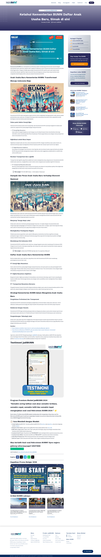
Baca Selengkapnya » (14, 516)
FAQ (86, 2)
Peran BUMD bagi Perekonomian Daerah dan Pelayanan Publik (82, 114)
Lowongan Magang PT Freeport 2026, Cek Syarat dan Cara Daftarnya (54, 512)
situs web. (50, 427)
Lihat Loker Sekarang (80, 83)
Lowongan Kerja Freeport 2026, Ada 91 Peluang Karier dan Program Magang (37, 512)
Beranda (53, 2)
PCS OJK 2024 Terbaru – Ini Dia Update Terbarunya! (33, 171)
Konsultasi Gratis (80, 64)
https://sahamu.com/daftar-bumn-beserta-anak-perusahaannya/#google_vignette (30, 328)
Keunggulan (66, 2)
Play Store (43, 424)
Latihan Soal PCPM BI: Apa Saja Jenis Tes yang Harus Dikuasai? (35, 250)
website (17, 425)
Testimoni (80, 2)
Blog (59, 2)
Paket (73, 2)
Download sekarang (19, 338)
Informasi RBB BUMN (51, 10)
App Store (50, 424)
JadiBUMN (34, 335)
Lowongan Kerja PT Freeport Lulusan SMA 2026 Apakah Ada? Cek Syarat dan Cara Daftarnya (18, 512)
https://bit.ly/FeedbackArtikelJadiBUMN (27, 452)
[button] (12, 371)
